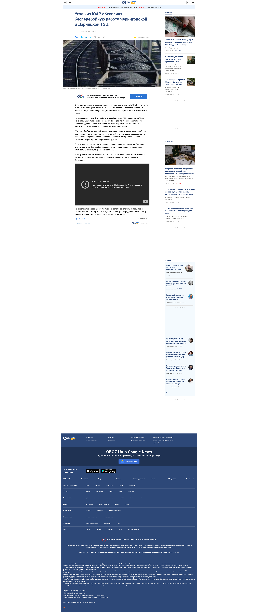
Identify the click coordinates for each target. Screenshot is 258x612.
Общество (172, 479)
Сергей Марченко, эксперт (173, 302)
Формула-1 (131, 491)
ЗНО (131, 498)
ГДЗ (87, 498)
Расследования (139, 479)
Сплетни (98, 529)
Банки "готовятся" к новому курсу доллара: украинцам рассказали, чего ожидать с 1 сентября (179, 42)
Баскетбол (99, 491)
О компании (89, 437)
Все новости (190, 479)
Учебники (97, 498)
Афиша (88, 529)
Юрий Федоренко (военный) (174, 272)
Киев (87, 485)
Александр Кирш (171, 373)
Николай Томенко (171, 387)
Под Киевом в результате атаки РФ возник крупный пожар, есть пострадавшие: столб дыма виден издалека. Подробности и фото (180, 192)
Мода (120, 529)
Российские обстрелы (154, 7)
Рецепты (88, 510)
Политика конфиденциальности (163, 437)
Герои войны (101, 7)
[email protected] (86, 597)
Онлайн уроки (110, 498)
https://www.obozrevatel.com (129, 564)
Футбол (88, 491)
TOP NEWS (170, 141)
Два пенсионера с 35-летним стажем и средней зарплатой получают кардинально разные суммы (179, 178)
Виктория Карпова (171, 346)
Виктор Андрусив (171, 289)
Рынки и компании (86, 29)
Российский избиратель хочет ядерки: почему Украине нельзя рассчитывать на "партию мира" (176, 297)
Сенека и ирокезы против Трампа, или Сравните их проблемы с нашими (176, 368)
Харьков (97, 485)
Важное (168, 12)
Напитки (100, 510)
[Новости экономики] (135, 223)
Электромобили (104, 504)
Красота (110, 529)
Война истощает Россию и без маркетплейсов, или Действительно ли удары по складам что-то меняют (176, 354)
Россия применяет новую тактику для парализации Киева (176, 284)
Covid (118, 523)
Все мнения (170, 393)
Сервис (127, 504)
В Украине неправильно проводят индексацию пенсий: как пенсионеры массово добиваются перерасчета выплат (179, 171)
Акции (117, 504)
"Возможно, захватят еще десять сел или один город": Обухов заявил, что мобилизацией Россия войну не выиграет (174, 59)
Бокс (120, 491)
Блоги (153, 479)
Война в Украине (113, 7)
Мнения (168, 260)
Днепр (121, 485)
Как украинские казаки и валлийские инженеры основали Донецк (175, 382)
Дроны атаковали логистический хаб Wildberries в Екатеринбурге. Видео (179, 210)
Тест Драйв (89, 504)
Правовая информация (138, 437)
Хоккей (111, 491)
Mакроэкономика (109, 517)
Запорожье (109, 485)
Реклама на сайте (91, 441)
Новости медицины (92, 523)
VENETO (141, 7)
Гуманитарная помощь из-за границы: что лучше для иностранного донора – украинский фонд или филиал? (176, 341)
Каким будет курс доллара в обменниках (178, 48)
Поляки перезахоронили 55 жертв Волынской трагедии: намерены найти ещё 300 (175, 82)
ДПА (122, 498)
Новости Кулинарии (115, 510)
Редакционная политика (83, 223)
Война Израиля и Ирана (129, 7)
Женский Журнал (133, 529)
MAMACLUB (107, 523)
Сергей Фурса (170, 360)
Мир (99, 479)
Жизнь (118, 479)
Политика (84, 479)
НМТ (140, 498)
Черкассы (132, 485)
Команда (111, 437)
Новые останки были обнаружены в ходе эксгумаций (172, 89)
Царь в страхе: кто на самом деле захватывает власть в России (174, 267)
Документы (111, 441)
